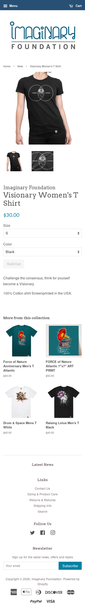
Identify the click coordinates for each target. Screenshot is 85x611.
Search (43, 511)
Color (7, 244)
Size (6, 225)
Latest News (42, 465)
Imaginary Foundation (46, 579)
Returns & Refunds (42, 500)
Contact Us (42, 488)
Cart (78, 5)
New (20, 66)
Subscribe (70, 565)
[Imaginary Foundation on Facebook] (42, 533)
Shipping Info (43, 505)
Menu (13, 5)
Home (6, 66)
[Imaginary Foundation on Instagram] (52, 533)
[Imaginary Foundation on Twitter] (32, 533)
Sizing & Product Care (42, 494)
